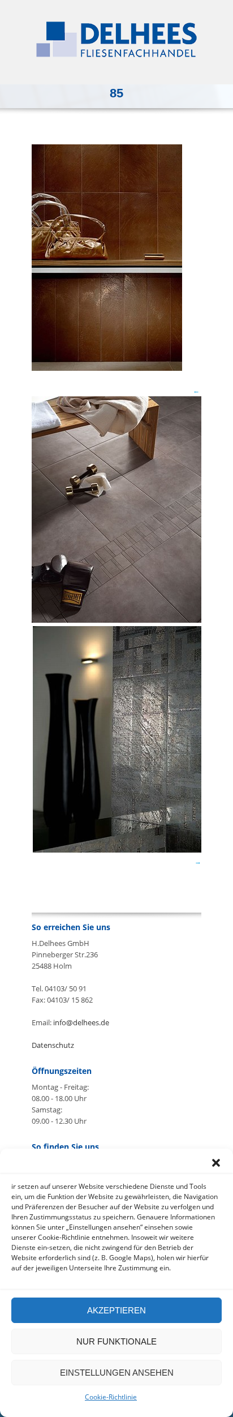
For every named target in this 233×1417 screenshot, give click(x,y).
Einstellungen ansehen (117, 1372)
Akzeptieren (116, 1310)
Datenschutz (53, 1045)
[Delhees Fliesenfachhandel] (116, 39)
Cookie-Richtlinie (111, 1397)
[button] (216, 1162)
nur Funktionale (116, 1341)
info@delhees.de (81, 1022)
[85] (107, 368)
